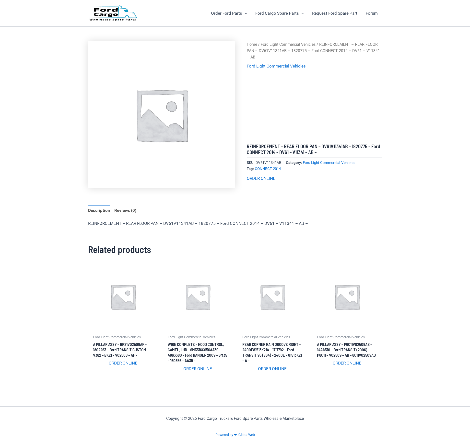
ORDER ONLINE (261, 178)
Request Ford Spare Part (334, 13)
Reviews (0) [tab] (125, 210)
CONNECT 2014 (268, 169)
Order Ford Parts (226, 13)
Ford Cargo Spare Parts (277, 13)
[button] (244, 13)
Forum (372, 13)
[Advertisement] (314, 106)
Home (252, 44)
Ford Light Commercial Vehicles (288, 44)
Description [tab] (99, 210)
